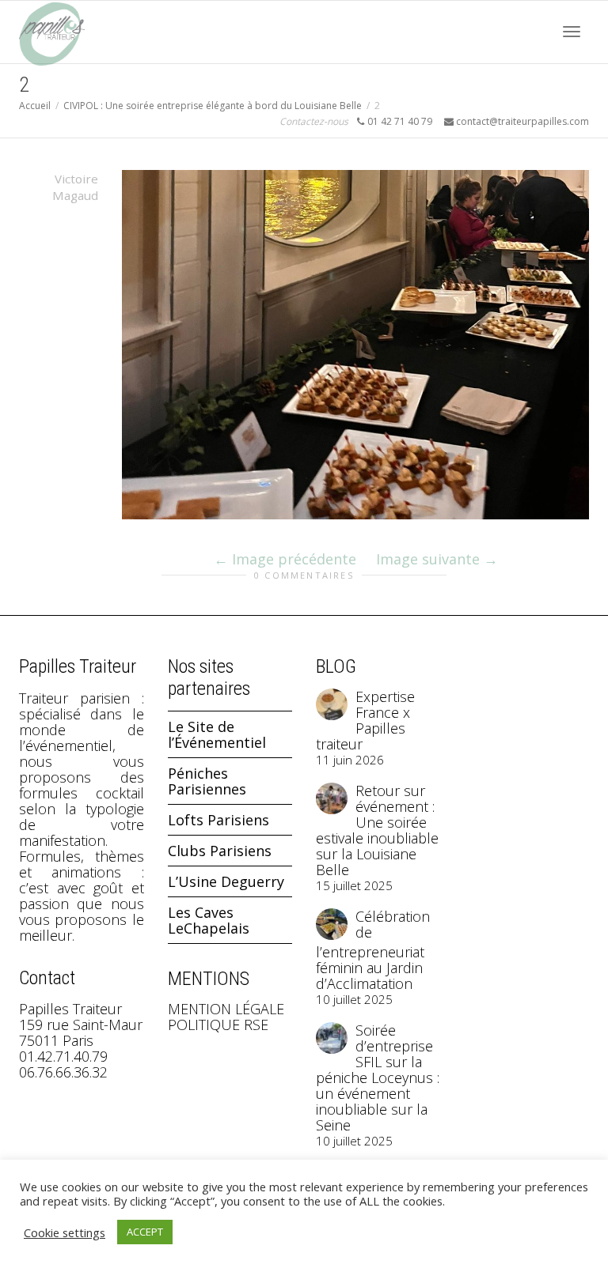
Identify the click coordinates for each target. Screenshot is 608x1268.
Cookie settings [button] (64, 1232)
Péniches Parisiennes (207, 781)
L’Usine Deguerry (226, 881)
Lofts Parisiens (218, 819)
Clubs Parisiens (220, 850)
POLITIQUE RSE (218, 1024)
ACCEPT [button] (145, 1232)
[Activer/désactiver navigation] (571, 31)
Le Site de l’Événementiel (217, 734)
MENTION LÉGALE (226, 1008)
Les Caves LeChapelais (208, 920)
